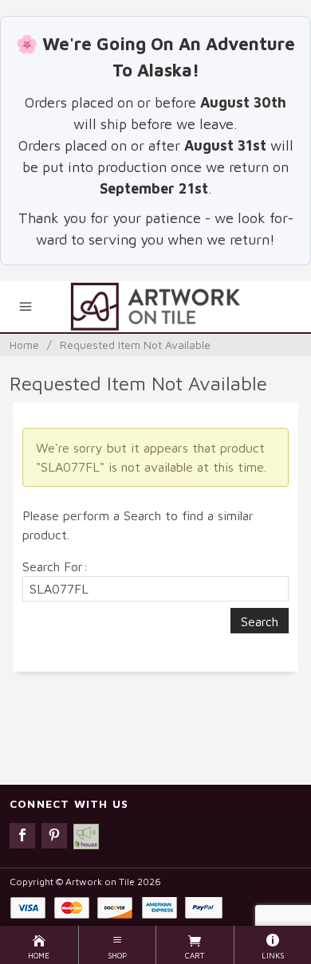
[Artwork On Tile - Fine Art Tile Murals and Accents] (155, 307)
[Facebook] (22, 835)
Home (24, 344)
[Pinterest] (54, 835)
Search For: (55, 566)
